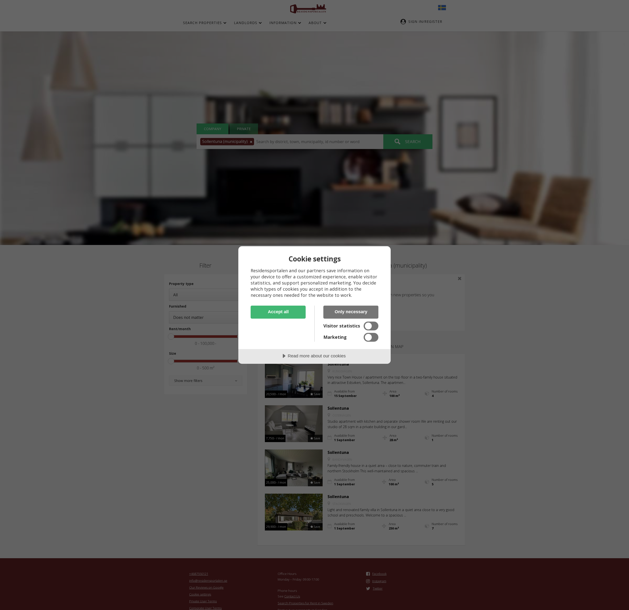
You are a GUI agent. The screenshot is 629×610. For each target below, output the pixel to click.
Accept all (278, 311)
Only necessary (351, 311)
